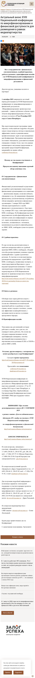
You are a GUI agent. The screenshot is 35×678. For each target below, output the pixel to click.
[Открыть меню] (32, 4)
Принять (7, 672)
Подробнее (18, 672)
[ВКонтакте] (1, 41)
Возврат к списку (17, 537)
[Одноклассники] (3, 41)
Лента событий (7, 613)
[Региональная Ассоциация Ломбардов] (15, 4)
